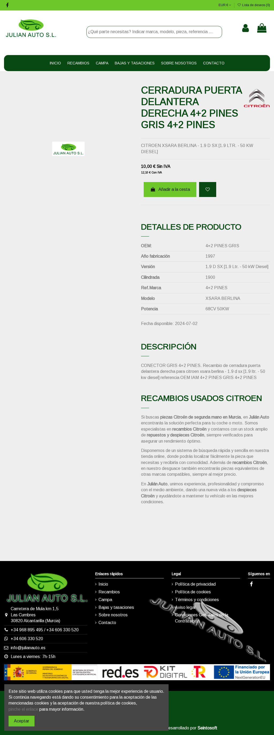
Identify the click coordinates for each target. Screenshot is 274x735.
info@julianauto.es (28, 647)
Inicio (103, 584)
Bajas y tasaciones (116, 607)
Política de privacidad (195, 584)
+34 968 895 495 (27, 630)
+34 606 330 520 (62, 630)
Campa (105, 599)
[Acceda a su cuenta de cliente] (245, 28)
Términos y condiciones (197, 599)
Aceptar (21, 721)
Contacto (107, 622)
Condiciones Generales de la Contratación (201, 618)
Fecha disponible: (157, 323)
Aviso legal (185, 607)
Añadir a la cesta (174, 189)
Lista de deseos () (255, 5)
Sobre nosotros (113, 615)
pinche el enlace (23, 709)
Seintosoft (207, 728)
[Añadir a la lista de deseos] (207, 189)
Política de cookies (193, 592)
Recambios (109, 592)
